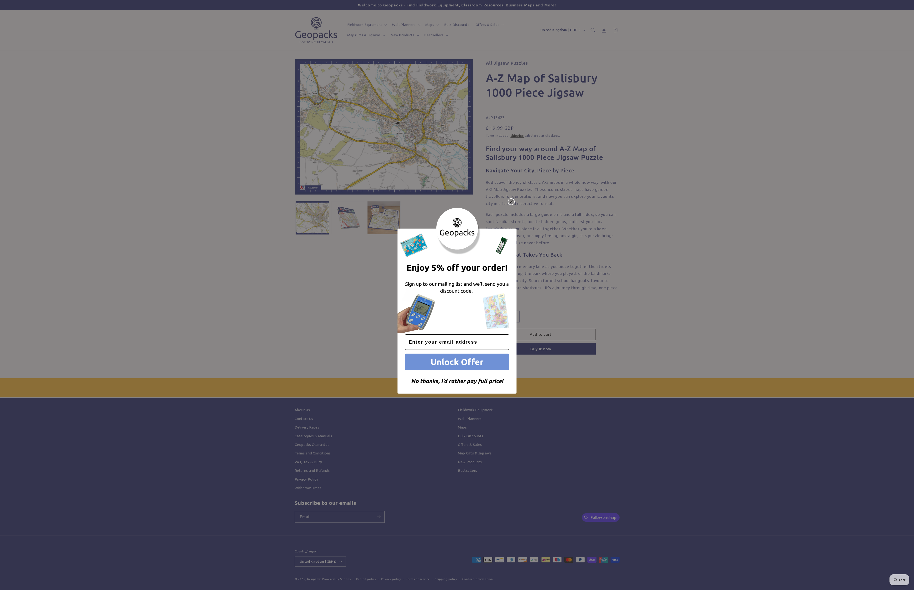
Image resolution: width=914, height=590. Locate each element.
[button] (457, 363)
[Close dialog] (511, 202)
